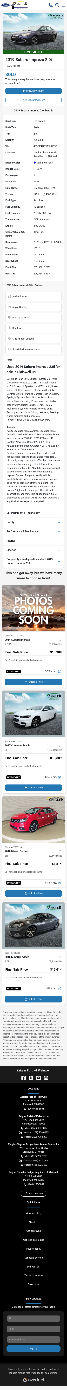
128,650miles (54, 750)
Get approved (33, 1230)
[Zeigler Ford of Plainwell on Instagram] (44, 1077)
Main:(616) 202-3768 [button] (36, 1156)
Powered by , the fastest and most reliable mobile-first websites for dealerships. (33, 1371)
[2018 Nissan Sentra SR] (33, 819)
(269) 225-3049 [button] (36, 1184)
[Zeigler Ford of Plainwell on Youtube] (37, 1077)
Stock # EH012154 (13, 635)
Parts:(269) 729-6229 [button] (35, 1136)
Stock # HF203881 (13, 741)
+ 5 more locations (33, 1193)
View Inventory (33, 1213)
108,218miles (54, 961)
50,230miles (55, 644)
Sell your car (33, 1266)
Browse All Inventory (33, 90)
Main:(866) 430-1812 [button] (36, 1128)
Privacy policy (33, 1248)
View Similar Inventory (33, 100)
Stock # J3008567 (13, 953)
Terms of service (33, 1275)
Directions (33, 1284)
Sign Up (33, 1348)
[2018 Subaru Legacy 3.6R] (33, 925)
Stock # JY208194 (13, 847)
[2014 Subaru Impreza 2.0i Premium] (33, 608)
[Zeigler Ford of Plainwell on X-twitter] (30, 1077)
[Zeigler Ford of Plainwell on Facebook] (22, 1077)
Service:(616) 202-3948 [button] (35, 1160)
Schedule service (33, 1257)
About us (33, 1222)
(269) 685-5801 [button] (36, 1108)
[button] (50, 5)
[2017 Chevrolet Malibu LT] (33, 714)
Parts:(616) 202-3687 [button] (35, 1164)
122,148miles (54, 855)
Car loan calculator (33, 1239)
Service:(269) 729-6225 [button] (35, 1132)
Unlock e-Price (35, 682)
